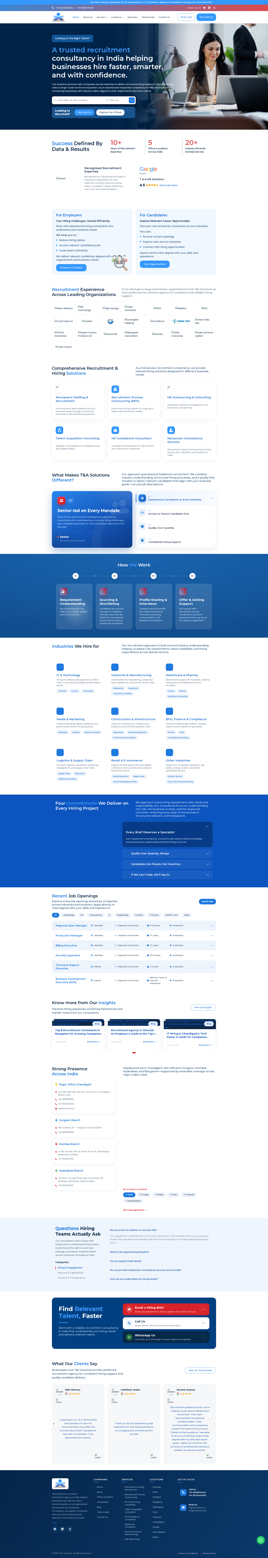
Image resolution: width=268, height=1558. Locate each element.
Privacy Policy (209, 1553)
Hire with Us (206, 17)
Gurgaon (157, 1497)
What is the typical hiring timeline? (129, 1252)
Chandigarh (158, 1522)
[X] (214, 8)
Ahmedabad (134, 1201)
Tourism (139, 915)
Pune (174, 1194)
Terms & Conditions (188, 1553)
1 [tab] (134, 1052)
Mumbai (157, 1487)
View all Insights (203, 1007)
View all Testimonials (200, 1370)
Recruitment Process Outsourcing (135, 1496)
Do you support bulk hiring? (126, 1261)
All (55, 915)
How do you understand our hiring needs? (134, 1279)
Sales (186, 915)
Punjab (145, 1194)
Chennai (189, 1194)
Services (101, 17)
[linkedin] (209, 8)
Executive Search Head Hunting (133, 1533)
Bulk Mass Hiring (132, 1539)
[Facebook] (204, 8)
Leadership (68, 915)
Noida (160, 1194)
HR (81, 915)
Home (76, 17)
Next (214, 1424)
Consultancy (95, 915)
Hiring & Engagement (70, 1267)
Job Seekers (102, 1502)
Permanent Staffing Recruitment (134, 1488)
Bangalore (157, 1502)
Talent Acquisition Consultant (133, 1511)
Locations (116, 17)
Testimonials (148, 17)
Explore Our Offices (110, 112)
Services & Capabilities (70, 1272)
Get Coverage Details (134, 1210)
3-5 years (154, 915)
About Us (87, 17)
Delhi (130, 1194)
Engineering (122, 915)
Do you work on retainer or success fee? (133, 1230)
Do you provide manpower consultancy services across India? (145, 1270)
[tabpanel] (78, 1034)
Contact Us (164, 17)
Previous (54, 1424)
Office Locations (105, 1497)
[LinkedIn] (62, 1529)
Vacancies (132, 17)
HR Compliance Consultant (132, 1518)
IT (110, 915)
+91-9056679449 (85, 8)
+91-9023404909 (64, 8)
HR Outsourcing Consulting (132, 1503)
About (100, 1492)
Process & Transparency (71, 1277)
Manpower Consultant (130, 1525)
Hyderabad (158, 1507)
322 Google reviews (169, 185)
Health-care (171, 915)
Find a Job (186, 17)
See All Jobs (207, 901)
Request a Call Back (71, 267)
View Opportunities (155, 264)
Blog (99, 1507)
